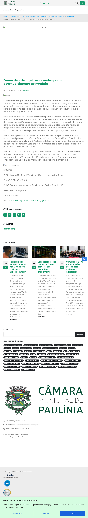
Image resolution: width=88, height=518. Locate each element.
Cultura (7, 348)
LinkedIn (14, 215)
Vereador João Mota (29, 366)
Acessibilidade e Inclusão (13, 345)
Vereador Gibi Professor (49, 363)
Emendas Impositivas (50, 348)
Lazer (49, 351)
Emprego (63, 348)
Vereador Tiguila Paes (11, 370)
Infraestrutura (39, 351)
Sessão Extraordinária (56, 354)
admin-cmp (9, 229)
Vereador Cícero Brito (65, 357)
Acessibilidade (8, 10)
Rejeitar (46, 513)
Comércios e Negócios (62, 345)
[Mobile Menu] (82, 3)
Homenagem (18, 351)
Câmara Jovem (26, 348)
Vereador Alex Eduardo (47, 357)
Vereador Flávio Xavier (72, 360)
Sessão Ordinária (72, 354)
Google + (19, 215)
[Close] (85, 499)
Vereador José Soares (12, 366)
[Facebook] (40, 3)
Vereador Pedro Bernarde (67, 366)
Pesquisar (8, 329)
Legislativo (57, 351)
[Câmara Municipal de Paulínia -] (9, 3)
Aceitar (72, 513)
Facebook (5, 215)
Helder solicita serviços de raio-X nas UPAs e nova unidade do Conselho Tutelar (18, 266)
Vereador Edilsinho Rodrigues (51, 360)
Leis (65, 351)
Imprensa (26, 90)
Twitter (9, 215)
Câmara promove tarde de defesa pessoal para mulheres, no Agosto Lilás (74, 266)
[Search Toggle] (77, 3)
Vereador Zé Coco (28, 370)
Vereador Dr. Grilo (32, 360)
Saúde (33, 354)
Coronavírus (77, 345)
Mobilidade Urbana (10, 354)
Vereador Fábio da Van (11, 363)
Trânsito (33, 357)
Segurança (41, 354)
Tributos (24, 357)
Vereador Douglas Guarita (13, 360)
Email (23, 215)
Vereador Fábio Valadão (30, 363)
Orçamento (24, 354)
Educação (37, 348)
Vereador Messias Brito (48, 366)
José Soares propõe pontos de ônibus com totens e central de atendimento (47, 266)
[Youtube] (44, 3)
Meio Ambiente (74, 351)
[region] (44, 507)
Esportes (7, 351)
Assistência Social (30, 345)
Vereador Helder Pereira (69, 363)
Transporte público (11, 357)
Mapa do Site (19, 10)
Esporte (72, 348)
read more (13, 319)
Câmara (15, 348)
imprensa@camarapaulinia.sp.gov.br (30, 200)
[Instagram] (48, 3)
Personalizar (17, 513)
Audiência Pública (46, 345)
